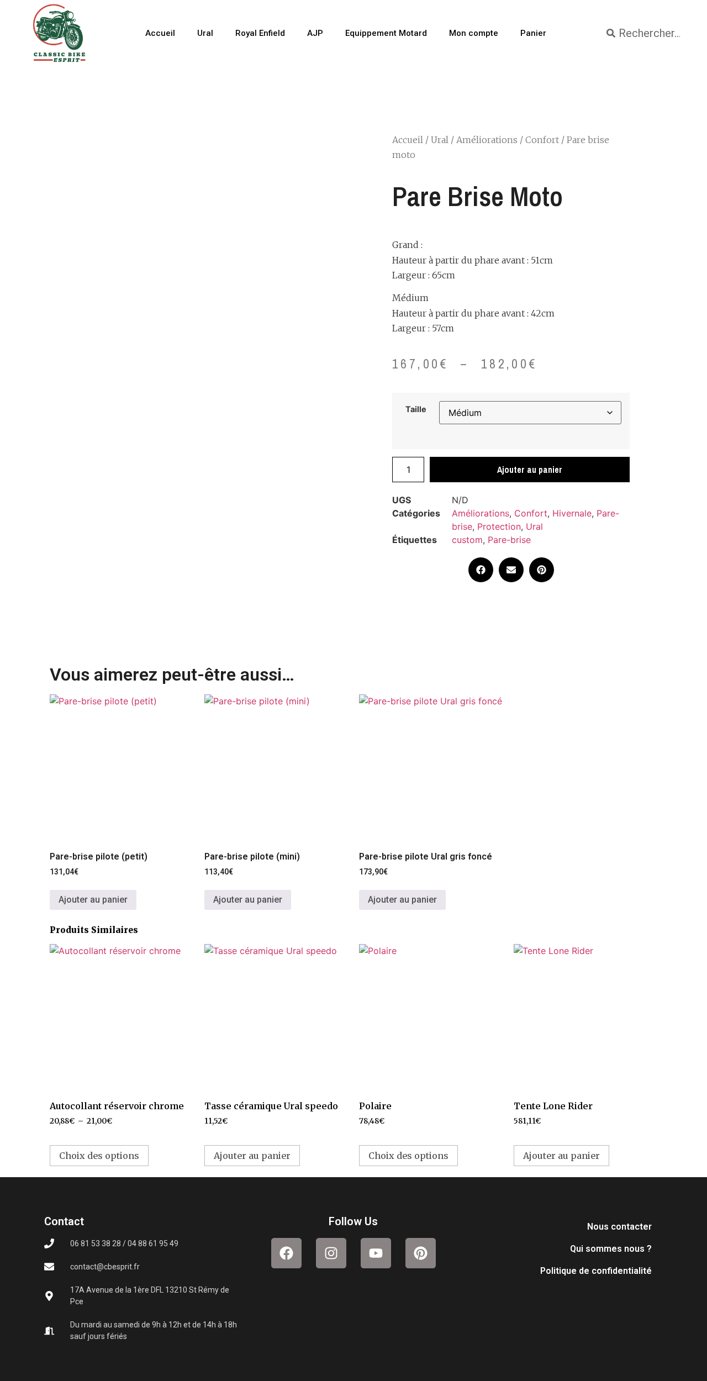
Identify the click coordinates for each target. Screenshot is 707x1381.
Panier (533, 33)
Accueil (160, 33)
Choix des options (99, 1155)
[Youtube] (376, 1253)
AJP (315, 33)
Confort (542, 139)
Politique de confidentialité (596, 1271)
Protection (499, 526)
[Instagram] (331, 1253)
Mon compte (473, 33)
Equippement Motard (386, 33)
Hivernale (572, 513)
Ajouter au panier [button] (93, 899)
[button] (480, 569)
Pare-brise (509, 539)
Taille (415, 409)
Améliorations (487, 139)
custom (467, 539)
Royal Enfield (260, 33)
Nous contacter (619, 1226)
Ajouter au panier (529, 469)
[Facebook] (286, 1253)
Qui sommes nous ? (611, 1248)
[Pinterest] (420, 1253)
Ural (205, 33)
